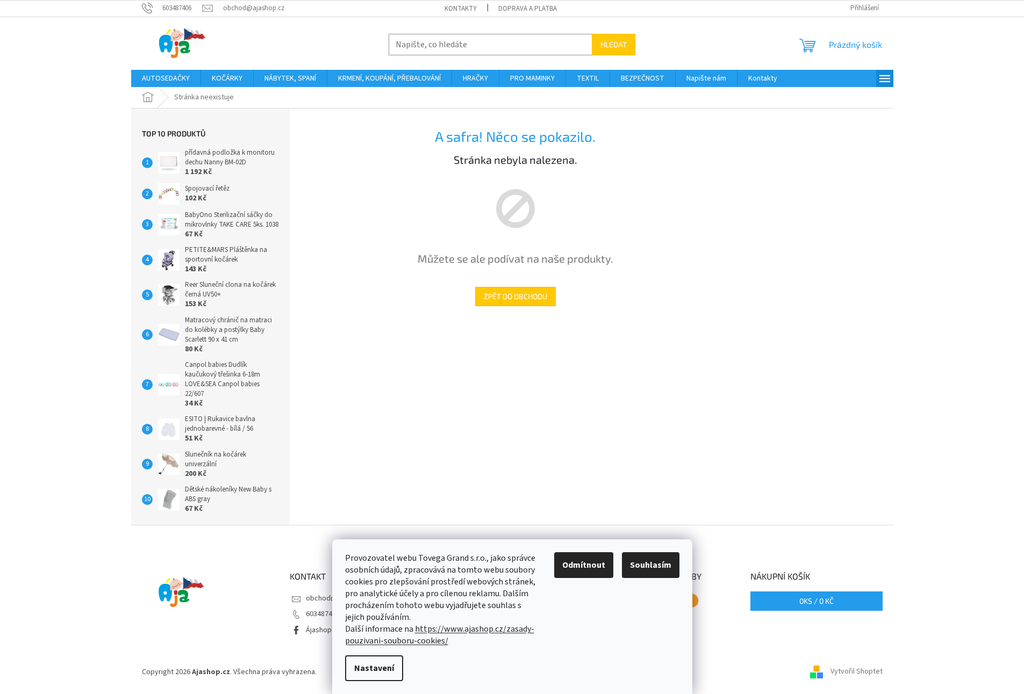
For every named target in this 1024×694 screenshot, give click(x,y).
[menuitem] (165, 78)
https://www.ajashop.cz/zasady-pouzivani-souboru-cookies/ (439, 635)
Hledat (613, 44)
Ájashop (319, 630)
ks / (816, 600)
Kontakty (461, 8)
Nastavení (374, 668)
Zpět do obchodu (515, 296)
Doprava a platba (527, 8)
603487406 (323, 614)
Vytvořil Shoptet (856, 672)
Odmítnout (583, 565)
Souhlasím (650, 565)
